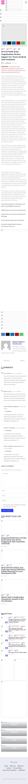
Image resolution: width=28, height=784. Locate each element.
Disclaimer (22, 770)
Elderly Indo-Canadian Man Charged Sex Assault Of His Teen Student (12, 599)
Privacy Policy (17, 768)
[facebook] (5, 43)
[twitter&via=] (9, 43)
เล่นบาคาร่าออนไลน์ (9, 428)
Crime (8, 535)
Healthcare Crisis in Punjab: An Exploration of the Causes (17, 637)
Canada (3, 48)
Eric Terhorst (7, 373)
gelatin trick (7, 391)
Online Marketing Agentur (11, 406)
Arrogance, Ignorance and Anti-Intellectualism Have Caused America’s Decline (17, 621)
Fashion (14, 732)
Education (9, 48)
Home (6, 766)
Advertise (21, 766)
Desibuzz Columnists (19, 617)
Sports (14, 740)
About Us (13, 766)
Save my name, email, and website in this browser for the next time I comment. (14, 505)
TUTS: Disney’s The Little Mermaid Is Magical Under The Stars (17, 629)
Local (15, 48)
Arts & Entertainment (14, 626)
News (19, 48)
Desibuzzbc (8, 63)
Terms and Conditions (10, 770)
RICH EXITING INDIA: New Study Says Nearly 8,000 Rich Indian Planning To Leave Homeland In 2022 (13, 570)
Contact (8, 768)
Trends (14, 748)
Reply (20, 373)
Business (11, 650)
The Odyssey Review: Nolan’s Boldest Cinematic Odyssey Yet (17, 645)
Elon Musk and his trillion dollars (18, 652)
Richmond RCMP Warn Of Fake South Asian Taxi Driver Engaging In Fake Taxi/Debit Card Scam (14, 541)
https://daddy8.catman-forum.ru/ (13, 446)
